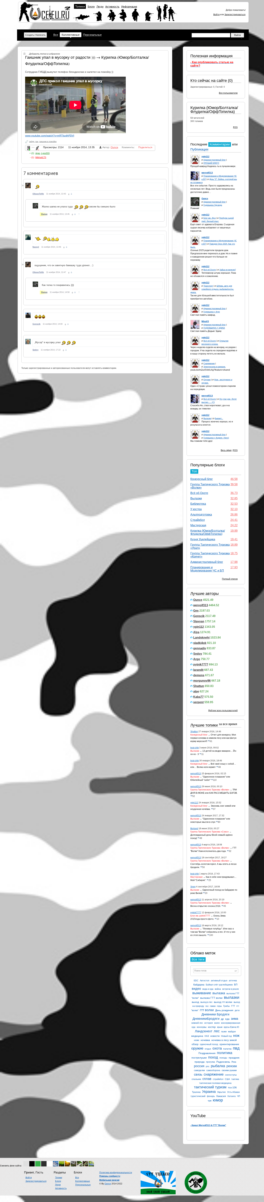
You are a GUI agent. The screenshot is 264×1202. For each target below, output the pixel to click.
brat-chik (194, 747)
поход (213, 1057)
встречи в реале (230, 989)
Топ (194, 471)
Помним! (194, 208)
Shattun (198, 686)
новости (215, 1035)
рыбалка (218, 1066)
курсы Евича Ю (231, 1027)
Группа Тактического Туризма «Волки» (209, 789)
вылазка (218, 993)
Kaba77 (198, 696)
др (222, 1018)
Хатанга (231, 1096)
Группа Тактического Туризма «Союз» (209, 831)
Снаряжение (209, 363)
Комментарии (220, 144)
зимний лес (197, 1023)
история (208, 1023)
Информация (129, 6)
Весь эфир (226, 450)
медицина (197, 1035)
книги (217, 1023)
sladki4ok (199, 642)
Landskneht (201, 637)
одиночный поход (209, 1044)
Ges (196, 610)
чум (209, 1100)
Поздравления (207, 1053)
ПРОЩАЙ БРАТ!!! (211, 163)
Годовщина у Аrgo (211, 312)
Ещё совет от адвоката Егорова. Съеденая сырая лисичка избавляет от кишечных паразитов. (212, 227)
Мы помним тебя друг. (201, 441)
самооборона (213, 1070)
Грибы (226, 1006)
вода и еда (207, 989)
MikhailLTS (40, 157)
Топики (80, 6)
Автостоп (204, 980)
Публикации (199, 149)
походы (223, 1058)
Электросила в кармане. (214, 367)
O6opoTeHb (38, 194)
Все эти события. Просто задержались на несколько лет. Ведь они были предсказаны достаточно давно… (212, 188)
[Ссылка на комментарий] (71, 194)
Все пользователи (228, 93)
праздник (234, 1057)
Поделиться (145, 147)
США (227, 1079)
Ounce (197, 599)
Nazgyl (36, 247)
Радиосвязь (223, 1061)
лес (217, 1031)
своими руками (229, 1070)
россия (199, 1066)
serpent (198, 702)
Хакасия (221, 1096)
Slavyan (198, 621)
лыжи (224, 1031)
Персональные (92, 34)
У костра (196, 509)
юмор (218, 1100)
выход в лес (206, 1002)
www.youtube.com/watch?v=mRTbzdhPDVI (49, 135)
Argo (196, 659)
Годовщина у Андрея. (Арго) (216, 438)
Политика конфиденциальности (115, 1172)
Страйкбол (197, 519)
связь (198, 1074)
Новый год (226, 1036)
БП (235, 984)
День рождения (224, 1010)
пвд (236, 1048)
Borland (194, 828)
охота (217, 1048)
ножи (196, 1040)
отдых (208, 1049)
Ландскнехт (203, 1031)
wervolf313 (200, 605)
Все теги (198, 959)
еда (227, 1018)
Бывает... (219, 418)
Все (55, 34)
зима (234, 1018)
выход (195, 1002)
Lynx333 (45, 153)
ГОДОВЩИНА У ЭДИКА (214, 328)
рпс (207, 1066)
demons (198, 675)
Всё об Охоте (209, 270)
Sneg (193, 886)
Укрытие (221, 1092)
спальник (196, 1079)
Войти (216, 14)
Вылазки (207, 418)
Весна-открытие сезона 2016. (205, 906)
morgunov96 (202, 680)
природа (199, 1061)
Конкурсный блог (201, 479)
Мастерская (198, 525)
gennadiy (199, 648)
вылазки (231, 997)
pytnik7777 (200, 664)
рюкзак (231, 1066)
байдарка (198, 984)
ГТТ (233, 1006)
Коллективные (71, 34)
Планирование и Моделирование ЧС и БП (207, 569)
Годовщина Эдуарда (212, 205)
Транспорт (208, 286)
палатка (227, 1049)
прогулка (210, 1062)
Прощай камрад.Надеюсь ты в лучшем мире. (213, 166)
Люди (99, 6)
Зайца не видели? (227, 270)
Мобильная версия (109, 1180)
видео (196, 988)
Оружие (207, 380)
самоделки (199, 1070)
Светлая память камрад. (203, 315)
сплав (206, 1079)
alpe (196, 691)
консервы (202, 1027)
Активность (112, 6)
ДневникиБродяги (206, 1018)
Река (233, 1062)
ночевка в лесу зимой (224, 1040)
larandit (198, 669)
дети (237, 1010)
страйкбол (218, 1079)
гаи (36, 141)
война (218, 989)
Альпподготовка (201, 514)
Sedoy (197, 653)
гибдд (31, 141)
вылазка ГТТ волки (211, 997)
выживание (201, 993)
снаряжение (214, 1074)
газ (207, 1006)
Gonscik (199, 616)
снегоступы (231, 1075)
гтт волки (207, 1010)
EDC (196, 980)
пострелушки (199, 1057)
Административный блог (214, 160)
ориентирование (229, 1044)
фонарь (211, 1096)
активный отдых (219, 980)
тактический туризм (210, 1087)
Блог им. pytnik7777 (200, 916)
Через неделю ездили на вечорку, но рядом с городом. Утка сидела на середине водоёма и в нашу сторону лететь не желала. (213, 350)
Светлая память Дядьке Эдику (205, 331)
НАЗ (207, 1036)
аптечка (233, 980)
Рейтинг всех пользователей (223, 710)
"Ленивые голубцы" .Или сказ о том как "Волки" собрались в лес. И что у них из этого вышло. (212, 931)
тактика (235, 1079)
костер (212, 1026)
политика (224, 1053)
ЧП (238, 1096)
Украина (209, 1092)
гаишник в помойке (48, 141)
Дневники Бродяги (215, 1014)
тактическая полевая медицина (215, 1083)
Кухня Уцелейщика (202, 539)
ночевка (205, 1040)
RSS (235, 127)
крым (219, 1027)
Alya (196, 632)
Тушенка (196, 1092)
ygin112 (198, 626)
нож (236, 1036)
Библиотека (198, 503)
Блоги (91, 6)
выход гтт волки (223, 1002)
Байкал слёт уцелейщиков (219, 984)
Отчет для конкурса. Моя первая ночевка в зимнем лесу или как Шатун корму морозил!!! (213, 738)
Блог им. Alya (209, 218)
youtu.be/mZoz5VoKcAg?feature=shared (210, 370)
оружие (197, 1048)
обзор (195, 1044)
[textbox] (215, 970)
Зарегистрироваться (235, 14)
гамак (213, 1006)
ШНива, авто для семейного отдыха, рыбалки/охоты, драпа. (212, 289)
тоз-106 (232, 1087)
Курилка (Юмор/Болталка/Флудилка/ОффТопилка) (214, 109)
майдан (232, 1031)
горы (219, 1006)
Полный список (230, 579)
